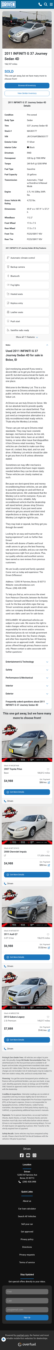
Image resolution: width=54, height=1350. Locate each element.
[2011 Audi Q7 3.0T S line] (27, 908)
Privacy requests (27, 1254)
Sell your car (27, 1224)
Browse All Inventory (27, 85)
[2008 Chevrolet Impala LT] (27, 825)
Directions (27, 1247)
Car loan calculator (27, 1208)
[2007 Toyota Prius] (27, 743)
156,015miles (43, 938)
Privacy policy (27, 1239)
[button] (40, 4)
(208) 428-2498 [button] (29, 1181)
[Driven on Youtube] (27, 1155)
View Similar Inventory (27, 93)
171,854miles (43, 855)
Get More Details (17, 792)
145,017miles (43, 1020)
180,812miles (43, 773)
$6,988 (8, 946)
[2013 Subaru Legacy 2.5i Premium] (27, 990)
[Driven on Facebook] (20, 1155)
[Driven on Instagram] (33, 1155)
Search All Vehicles (27, 1216)
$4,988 (8, 781)
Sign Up (27, 1317)
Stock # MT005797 (11, 931)
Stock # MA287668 (11, 766)
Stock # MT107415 (11, 848)
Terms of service (27, 1262)
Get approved (27, 1231)
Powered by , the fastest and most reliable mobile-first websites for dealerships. (27, 1337)
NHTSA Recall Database (31, 1136)
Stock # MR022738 (11, 1013)
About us (27, 1201)
